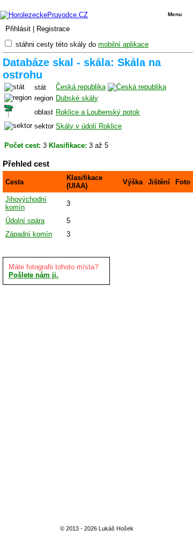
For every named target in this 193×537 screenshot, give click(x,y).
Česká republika (81, 87)
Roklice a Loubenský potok (98, 112)
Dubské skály (77, 98)
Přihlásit (18, 29)
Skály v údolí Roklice (89, 126)
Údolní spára (24, 221)
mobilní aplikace (123, 44)
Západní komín (28, 234)
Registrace (53, 29)
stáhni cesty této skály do (82, 44)
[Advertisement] (96, 403)
